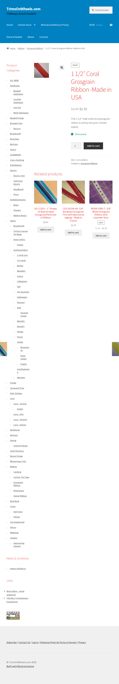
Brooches (14, 139)
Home (10, 24)
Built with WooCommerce (20, 666)
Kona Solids (23, 357)
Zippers (13, 538)
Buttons (14, 144)
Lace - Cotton (19, 403)
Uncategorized (17, 522)
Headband (18, 189)
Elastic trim (19, 175)
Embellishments (18, 199)
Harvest (21, 302)
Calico (13, 149)
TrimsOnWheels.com (23, 8)
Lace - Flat (18, 414)
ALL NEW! (14, 80)
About (31, 36)
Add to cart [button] (45, 229)
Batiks (20, 265)
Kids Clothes (16, 393)
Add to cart (93, 145)
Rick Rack (14, 501)
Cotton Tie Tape (21, 477)
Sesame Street (24, 314)
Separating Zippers (18, 545)
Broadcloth (15, 133)
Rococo (17, 128)
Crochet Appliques (18, 101)
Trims (13, 506)
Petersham (18, 490)
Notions (14, 435)
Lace (12, 398)
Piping (13, 440)
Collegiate (22, 281)
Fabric (13, 220)
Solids (20, 342)
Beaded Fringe (17, 118)
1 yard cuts (22, 255)
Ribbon (21, 48)
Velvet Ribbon (20, 496)
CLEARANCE (15, 154)
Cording (17, 472)
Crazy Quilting (17, 160)
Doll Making (15, 165)
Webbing (14, 532)
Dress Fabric (19, 239)
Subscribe (12, 642)
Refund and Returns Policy (55, 24)
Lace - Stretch (20, 419)
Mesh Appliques (21, 112)
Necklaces (15, 430)
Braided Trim (16, 123)
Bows (16, 205)
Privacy (82, 642)
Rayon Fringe (16, 456)
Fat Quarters (23, 291)
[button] (61, 67)
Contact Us (24, 642)
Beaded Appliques (18, 92)
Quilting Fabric (20, 250)
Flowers (17, 210)
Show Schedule (14, 36)
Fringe (13, 382)
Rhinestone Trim (18, 461)
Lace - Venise (19, 424)
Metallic (21, 321)
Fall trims (18, 511)
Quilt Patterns (17, 451)
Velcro (13, 527)
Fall (18, 286)
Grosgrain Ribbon (35, 48)
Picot (16, 194)
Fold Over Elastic (18, 182)
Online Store (24, 24)
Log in (35, 642)
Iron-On (17, 107)
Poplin (20, 244)
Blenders (21, 271)
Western (21, 377)
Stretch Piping (20, 445)
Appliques (15, 85)
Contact (44, 36)
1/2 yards (21, 260)
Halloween (22, 297)
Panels (20, 331)
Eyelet (20, 409)
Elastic (13, 170)
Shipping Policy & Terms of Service (58, 642)
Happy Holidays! (18, 568)
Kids (19, 307)
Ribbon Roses (19, 215)
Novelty (20, 326)
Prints (20, 337)
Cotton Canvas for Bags (20, 233)
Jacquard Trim (17, 388)
